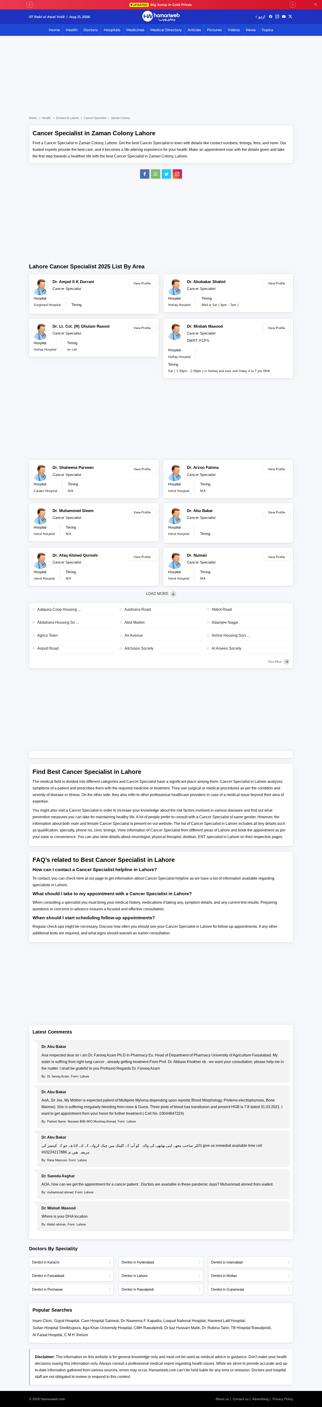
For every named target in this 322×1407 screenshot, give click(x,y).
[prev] (29, 5)
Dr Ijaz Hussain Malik (182, 1328)
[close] (315, 4)
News (251, 30)
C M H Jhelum (76, 1335)
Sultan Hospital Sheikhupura (57, 1328)
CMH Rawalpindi (148, 1328)
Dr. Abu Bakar (200, 511)
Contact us (241, 1399)
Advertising (260, 1399)
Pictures (214, 30)
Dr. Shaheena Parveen (73, 467)
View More (275, 661)
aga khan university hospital (107, 1328)
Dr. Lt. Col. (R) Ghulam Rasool (81, 326)
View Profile (142, 283)
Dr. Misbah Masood (205, 326)
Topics (267, 30)
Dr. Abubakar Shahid (206, 282)
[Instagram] (277, 17)
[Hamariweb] (161, 17)
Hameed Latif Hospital (226, 1321)
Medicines (135, 30)
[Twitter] (166, 174)
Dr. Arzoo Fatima (203, 467)
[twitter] (290, 17)
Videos (234, 30)
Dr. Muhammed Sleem (73, 511)
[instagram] (177, 174)
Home (54, 30)
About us (222, 1399)
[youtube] (283, 17)
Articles (194, 30)
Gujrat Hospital (66, 1321)
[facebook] (270, 17)
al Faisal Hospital (47, 1335)
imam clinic (42, 1321)
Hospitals (112, 30)
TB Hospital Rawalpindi (251, 1328)
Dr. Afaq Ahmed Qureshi (75, 555)
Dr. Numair (197, 555)
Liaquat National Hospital (184, 1321)
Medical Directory (166, 30)
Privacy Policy (282, 1399)
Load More (157, 594)
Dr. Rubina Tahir (215, 1328)
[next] (292, 5)
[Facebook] (144, 174)
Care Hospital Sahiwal (100, 1321)
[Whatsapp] (155, 174)
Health (72, 30)
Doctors (90, 30)
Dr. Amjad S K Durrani (73, 282)
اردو (261, 16)
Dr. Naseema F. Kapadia (141, 1321)
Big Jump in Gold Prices (163, 5)
